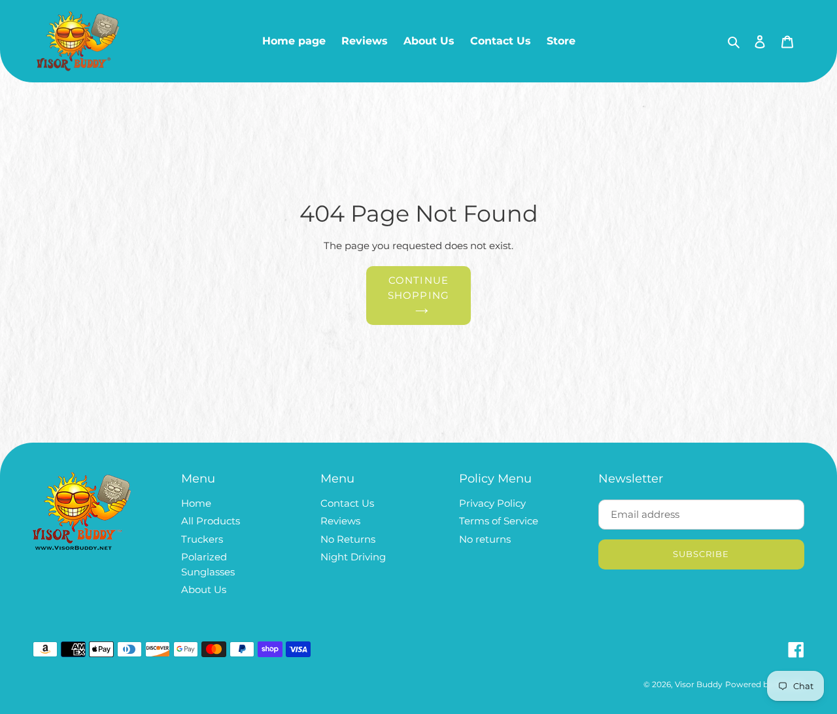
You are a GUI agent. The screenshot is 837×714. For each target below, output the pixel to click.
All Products (210, 521)
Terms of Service (498, 521)
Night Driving (353, 557)
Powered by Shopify (764, 684)
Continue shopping (419, 287)
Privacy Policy (492, 503)
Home (196, 503)
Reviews (340, 521)
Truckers (202, 539)
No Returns (347, 539)
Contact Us (347, 503)
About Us (203, 589)
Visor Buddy (699, 684)
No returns (485, 539)
